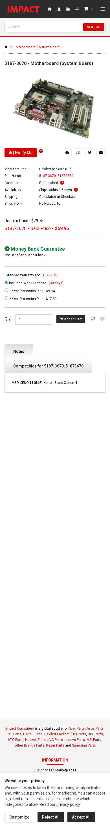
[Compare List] (77, 9)
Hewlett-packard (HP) (55, 169)
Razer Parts (55, 745)
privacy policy (68, 804)
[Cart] (88, 9)
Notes (18, 351)
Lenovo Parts (75, 740)
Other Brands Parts (29, 745)
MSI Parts (94, 740)
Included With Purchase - (35, 283)
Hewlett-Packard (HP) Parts (65, 734)
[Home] (25, 9)
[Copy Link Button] (78, 152)
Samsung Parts (84, 745)
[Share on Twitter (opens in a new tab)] (89, 152)
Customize (19, 817)
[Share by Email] (100, 152)
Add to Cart (72, 319)
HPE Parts (95, 734)
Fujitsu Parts (33, 734)
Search (94, 27)
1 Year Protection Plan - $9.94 (31, 291)
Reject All (51, 817)
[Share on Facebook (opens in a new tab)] (67, 152)
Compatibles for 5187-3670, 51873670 (48, 366)
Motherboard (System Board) (38, 47)
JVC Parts (55, 740)
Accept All (81, 817)
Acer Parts (77, 728)
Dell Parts (13, 734)
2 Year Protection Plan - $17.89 (32, 299)
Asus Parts (95, 728)
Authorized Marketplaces (56, 770)
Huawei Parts (35, 740)
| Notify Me (22, 152)
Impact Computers (19, 728)
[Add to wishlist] (102, 319)
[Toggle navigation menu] (102, 9)
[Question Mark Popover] (41, 151)
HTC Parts (15, 740)
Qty (8, 319)
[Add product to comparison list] (93, 319)
